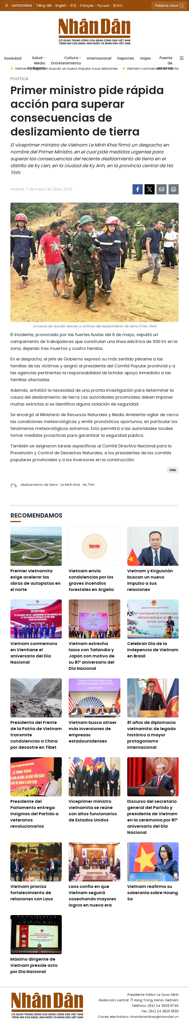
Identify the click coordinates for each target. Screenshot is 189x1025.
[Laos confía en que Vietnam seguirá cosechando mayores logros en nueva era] (94, 861)
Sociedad (12, 58)
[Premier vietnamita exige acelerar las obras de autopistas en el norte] (36, 546)
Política (19, 78)
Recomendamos (36, 515)
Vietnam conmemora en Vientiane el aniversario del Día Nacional (33, 653)
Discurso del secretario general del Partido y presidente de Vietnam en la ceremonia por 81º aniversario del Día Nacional (152, 816)
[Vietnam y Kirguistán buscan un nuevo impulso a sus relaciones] (153, 546)
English (61, 5)
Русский (103, 5)
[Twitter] (150, 189)
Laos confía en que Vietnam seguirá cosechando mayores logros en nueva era (92, 896)
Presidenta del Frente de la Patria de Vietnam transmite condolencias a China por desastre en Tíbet (36, 735)
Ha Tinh (89, 484)
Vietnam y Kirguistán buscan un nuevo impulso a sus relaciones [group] (66, 68)
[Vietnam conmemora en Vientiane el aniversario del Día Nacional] (36, 619)
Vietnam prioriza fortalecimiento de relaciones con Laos (31, 893)
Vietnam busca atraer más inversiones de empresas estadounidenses (93, 732)
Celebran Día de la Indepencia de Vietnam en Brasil (152, 650)
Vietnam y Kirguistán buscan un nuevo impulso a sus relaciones (150, 580)
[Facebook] (138, 189)
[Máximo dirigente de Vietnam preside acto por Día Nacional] (36, 934)
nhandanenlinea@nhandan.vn (154, 1016)
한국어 (118, 5)
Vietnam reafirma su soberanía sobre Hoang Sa (152, 893)
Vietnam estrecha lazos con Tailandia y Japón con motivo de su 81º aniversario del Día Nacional (92, 656)
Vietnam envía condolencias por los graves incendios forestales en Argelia (91, 580)
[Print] (173, 189)
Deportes (125, 58)
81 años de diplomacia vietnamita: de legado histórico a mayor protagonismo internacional (151, 735)
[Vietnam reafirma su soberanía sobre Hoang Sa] (153, 861)
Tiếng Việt (44, 5)
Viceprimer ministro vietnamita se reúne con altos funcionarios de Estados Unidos (93, 810)
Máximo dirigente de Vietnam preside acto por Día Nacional (34, 965)
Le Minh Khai (70, 484)
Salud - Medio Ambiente (36, 59)
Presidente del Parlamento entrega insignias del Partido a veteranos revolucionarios (34, 813)
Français (87, 5)
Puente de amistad (164, 59)
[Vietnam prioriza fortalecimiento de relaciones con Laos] (36, 861)
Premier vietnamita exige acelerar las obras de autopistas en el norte (35, 580)
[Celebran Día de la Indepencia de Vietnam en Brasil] (153, 619)
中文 (73, 5)
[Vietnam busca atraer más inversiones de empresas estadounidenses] (94, 697)
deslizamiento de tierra (39, 484)
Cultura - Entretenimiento (66, 59)
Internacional (99, 58)
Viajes (145, 58)
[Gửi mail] (162, 189)
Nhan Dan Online (94, 32)
